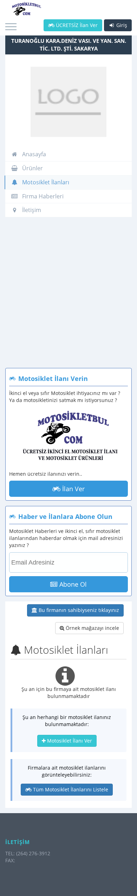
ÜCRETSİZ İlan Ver (76, 25)
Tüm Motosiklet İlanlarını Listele (70, 789)
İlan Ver (72, 489)
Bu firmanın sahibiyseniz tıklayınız (78, 610)
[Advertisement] (68, 296)
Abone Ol (72, 584)
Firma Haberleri (42, 196)
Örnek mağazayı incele (91, 628)
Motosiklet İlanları (45, 182)
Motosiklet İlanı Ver (69, 740)
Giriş (121, 25)
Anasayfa (33, 154)
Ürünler (32, 168)
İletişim (31, 210)
